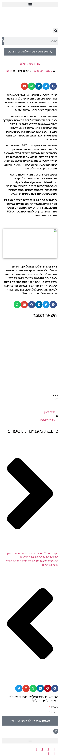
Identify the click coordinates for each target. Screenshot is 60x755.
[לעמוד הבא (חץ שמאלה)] (51, 753)
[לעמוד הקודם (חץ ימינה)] (57, 753)
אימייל (54, 707)
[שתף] (45, 749)
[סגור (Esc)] (39, 749)
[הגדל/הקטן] (57, 749)
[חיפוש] (3, 41)
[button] (30, 4)
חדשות (8, 70)
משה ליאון (49, 412)
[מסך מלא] (51, 749)
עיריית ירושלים (47, 420)
